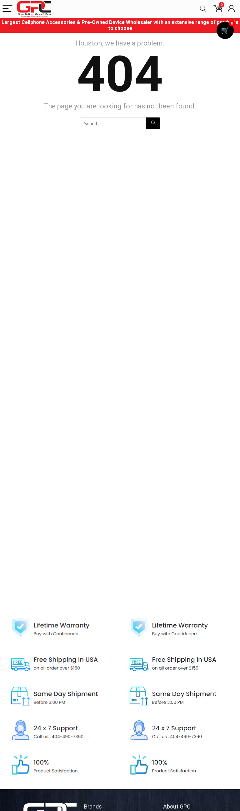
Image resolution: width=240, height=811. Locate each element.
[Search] (203, 9)
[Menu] (7, 9)
